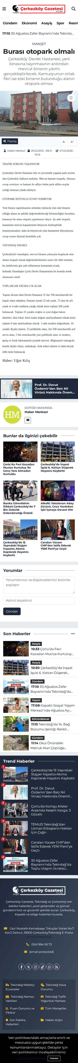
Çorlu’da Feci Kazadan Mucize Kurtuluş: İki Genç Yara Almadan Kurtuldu (18, 469)
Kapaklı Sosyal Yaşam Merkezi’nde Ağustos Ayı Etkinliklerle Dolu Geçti (52, 708)
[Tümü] (73, 634)
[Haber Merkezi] (12, 414)
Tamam (54, 1058)
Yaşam (36, 700)
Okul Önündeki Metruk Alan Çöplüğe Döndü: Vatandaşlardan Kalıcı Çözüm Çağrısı (49, 745)
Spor (60, 23)
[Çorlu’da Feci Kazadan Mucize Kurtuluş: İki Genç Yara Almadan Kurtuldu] (20, 451)
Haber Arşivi (53, 1020)
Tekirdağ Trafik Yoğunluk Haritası (53, 999)
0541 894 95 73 (41, 944)
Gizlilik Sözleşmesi (32, 1058)
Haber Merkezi (16, 150)
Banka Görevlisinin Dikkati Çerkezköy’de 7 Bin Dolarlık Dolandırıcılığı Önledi (19, 508)
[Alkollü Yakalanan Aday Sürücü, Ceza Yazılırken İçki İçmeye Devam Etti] (58, 490)
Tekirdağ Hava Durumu (53, 987)
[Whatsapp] (49, 967)
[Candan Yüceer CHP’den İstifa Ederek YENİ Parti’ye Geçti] (58, 529)
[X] (28, 967)
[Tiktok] (42, 967)
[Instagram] (35, 967)
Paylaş (11, 141)
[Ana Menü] (4, 9)
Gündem (10, 23)
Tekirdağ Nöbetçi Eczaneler (20, 987)
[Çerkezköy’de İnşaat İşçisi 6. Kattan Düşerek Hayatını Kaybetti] (58, 451)
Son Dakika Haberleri (16, 1022)
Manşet (39, 44)
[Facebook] (21, 967)
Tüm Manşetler (55, 1008)
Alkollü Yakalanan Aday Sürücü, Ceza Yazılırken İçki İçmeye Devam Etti (57, 506)
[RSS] (56, 967)
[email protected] (39, 937)
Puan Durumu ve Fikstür (20, 1010)
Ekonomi (29, 23)
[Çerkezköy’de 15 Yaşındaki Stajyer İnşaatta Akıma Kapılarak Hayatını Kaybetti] (20, 529)
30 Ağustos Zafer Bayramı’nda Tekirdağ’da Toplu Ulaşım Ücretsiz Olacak (39, 33)
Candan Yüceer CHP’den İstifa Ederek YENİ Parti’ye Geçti (56, 546)
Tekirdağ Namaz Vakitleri (20, 999)
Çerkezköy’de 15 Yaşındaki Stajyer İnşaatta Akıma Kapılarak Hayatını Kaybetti (16, 549)
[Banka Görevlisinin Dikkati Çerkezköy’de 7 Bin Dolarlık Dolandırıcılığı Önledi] (20, 490)
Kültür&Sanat (40, 719)
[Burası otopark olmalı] (39, 114)
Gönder (12, 611)
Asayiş (46, 23)
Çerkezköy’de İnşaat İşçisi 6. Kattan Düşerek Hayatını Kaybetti (57, 468)
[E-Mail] (28, 420)
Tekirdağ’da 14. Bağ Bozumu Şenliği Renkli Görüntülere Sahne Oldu (50, 727)
